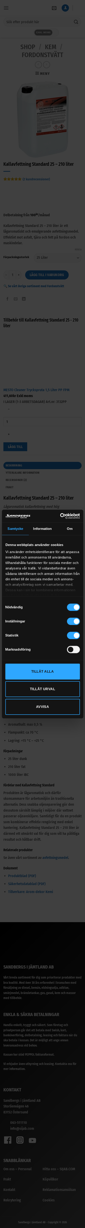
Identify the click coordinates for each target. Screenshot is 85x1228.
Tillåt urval (42, 689)
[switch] (73, 621)
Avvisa (42, 707)
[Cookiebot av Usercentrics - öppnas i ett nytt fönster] (60, 516)
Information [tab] (42, 529)
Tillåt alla (42, 671)
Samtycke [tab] (15, 529)
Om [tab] (70, 529)
